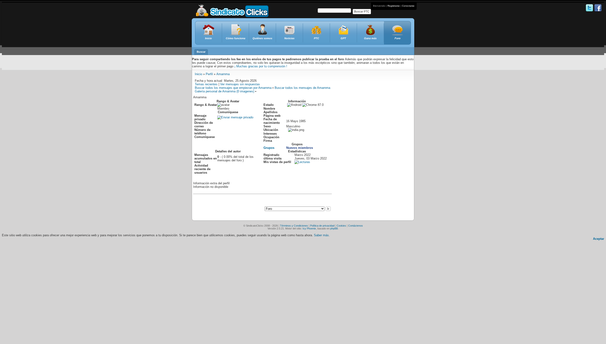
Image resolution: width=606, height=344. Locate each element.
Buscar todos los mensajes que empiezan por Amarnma (233, 88)
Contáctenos (355, 225)
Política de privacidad (322, 225)
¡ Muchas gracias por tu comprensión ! (260, 66)
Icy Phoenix (309, 228)
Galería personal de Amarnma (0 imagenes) (224, 91)
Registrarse (394, 5)
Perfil (209, 74)
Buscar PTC (362, 11)
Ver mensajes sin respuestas (240, 84)
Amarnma (223, 74)
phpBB (334, 228)
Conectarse (408, 5)
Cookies (341, 225)
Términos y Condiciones (294, 225)
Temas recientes (206, 84)
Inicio (198, 74)
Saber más (321, 235)
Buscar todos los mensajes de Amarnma (302, 88)
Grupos (268, 148)
